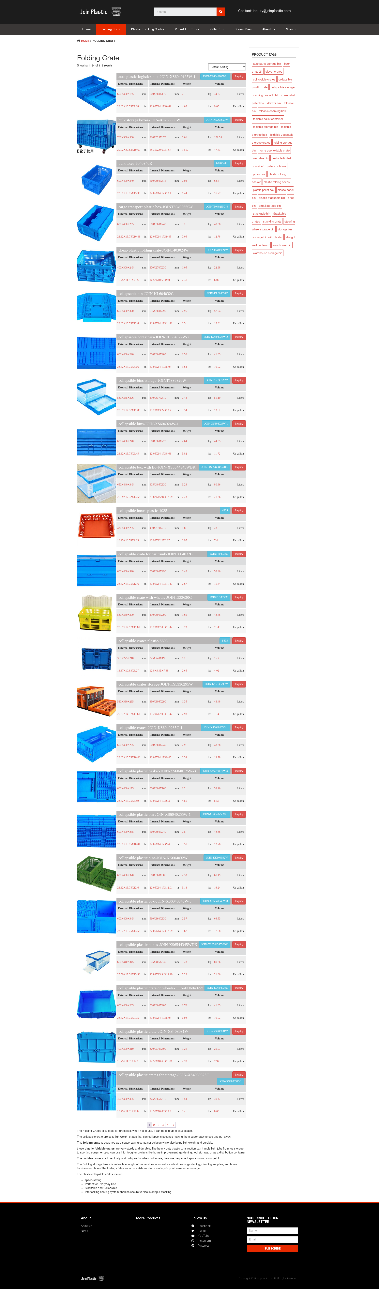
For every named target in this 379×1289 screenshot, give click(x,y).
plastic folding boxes (277, 182)
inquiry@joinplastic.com (272, 11)
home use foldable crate (274, 150)
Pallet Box (217, 29)
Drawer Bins (243, 29)
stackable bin (261, 213)
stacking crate (272, 221)
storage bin (285, 229)
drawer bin (274, 103)
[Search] (221, 11)
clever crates (273, 71)
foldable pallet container (268, 119)
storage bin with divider (267, 237)
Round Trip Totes (187, 29)
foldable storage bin (265, 126)
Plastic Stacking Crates (147, 29)
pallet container (276, 166)
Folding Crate (110, 29)
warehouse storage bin (267, 253)
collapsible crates (264, 79)
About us (268, 29)
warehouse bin (282, 245)
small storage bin (270, 205)
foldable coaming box (272, 111)
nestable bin (260, 158)
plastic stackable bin (272, 198)
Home (86, 29)
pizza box (259, 174)
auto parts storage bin (267, 63)
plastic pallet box (263, 190)
